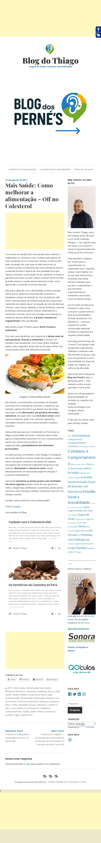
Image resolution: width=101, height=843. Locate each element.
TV (75, 552)
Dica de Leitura (80, 464)
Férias (73, 468)
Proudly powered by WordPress (30, 781)
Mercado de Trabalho (75, 523)
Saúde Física (26, 714)
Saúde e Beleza (19, 694)
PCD (79, 535)
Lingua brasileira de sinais (80, 510)
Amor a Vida (54, 691)
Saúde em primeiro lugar (40, 694)
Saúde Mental (85, 544)
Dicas (88, 464)
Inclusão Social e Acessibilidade (55, 169)
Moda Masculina (82, 530)
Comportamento (75, 439)
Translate (89, 727)
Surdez (72, 548)
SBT (92, 544)
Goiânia (87, 468)
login (28, 764)
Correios (92, 446)
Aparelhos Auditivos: (78, 628)
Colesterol (41, 704)
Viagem (79, 552)
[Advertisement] (50, 18)
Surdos (81, 548)
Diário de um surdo (83, 169)
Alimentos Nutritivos (15, 691)
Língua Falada (80, 519)
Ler (91, 503)
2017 (10, 688)
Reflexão (71, 544)
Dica (72, 464)
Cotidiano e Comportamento (22, 169)
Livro (69, 515)
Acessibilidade (81, 435)
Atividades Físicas (26, 704)
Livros (74, 515)
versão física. (83, 622)
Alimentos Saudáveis (37, 691)
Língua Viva (89, 519)
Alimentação (20, 688)
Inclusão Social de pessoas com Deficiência (81, 486)
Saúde (8, 694)
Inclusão (73, 472)
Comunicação (83, 446)
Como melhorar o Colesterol (24, 708)
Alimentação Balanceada (39, 688)
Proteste (16, 506)
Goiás (79, 468)
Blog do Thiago (50, 60)
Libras (86, 507)
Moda (81, 526)
